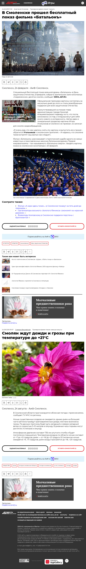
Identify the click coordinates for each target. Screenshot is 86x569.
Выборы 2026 (68, 517)
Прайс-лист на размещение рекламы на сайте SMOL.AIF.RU (37, 515)
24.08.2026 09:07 (7, 330)
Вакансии (57, 512)
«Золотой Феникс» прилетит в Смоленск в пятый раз (30, 281)
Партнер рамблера (36, 560)
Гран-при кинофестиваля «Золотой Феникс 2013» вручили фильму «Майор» (38, 266)
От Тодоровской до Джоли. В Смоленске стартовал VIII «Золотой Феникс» (38, 274)
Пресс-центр (40, 512)
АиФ (14, 397)
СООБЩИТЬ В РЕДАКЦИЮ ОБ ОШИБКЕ (29, 520)
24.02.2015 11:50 (7, 9)
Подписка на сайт (75, 515)
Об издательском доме (25, 512)
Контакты (63, 515)
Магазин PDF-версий (55, 517)
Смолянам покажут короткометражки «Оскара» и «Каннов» (32, 288)
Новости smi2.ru (9, 323)
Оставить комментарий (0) (67, 226)
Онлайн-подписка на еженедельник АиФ (32, 517)
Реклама (49, 512)
